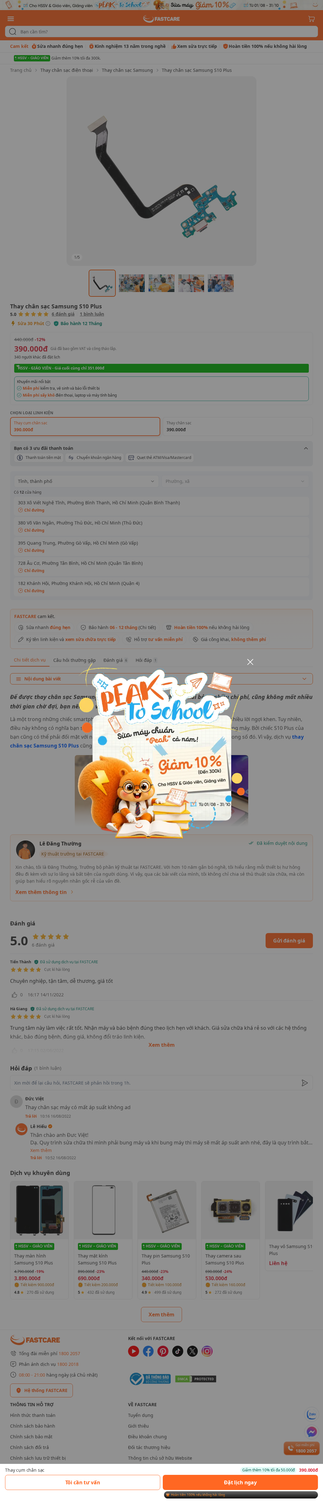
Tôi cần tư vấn (82, 1482)
